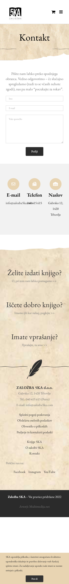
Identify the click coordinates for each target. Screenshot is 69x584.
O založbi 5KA (34, 447)
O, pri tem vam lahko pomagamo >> (34, 281)
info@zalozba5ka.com (19, 203)
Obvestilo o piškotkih (34, 426)
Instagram (34, 472)
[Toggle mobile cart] (53, 12)
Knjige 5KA (34, 442)
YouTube (49, 472)
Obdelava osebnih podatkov (34, 420)
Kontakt (34, 453)
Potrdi (34, 578)
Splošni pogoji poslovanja (34, 415)
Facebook (19, 472)
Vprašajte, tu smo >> (34, 345)
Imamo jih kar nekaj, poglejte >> (34, 313)
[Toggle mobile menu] (61, 12)
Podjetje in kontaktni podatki (35, 432)
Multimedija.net (39, 506)
